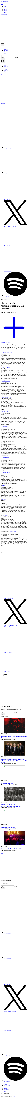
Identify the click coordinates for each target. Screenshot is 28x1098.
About (5, 1084)
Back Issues (6, 1089)
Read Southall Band (6, 397)
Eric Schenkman (6, 381)
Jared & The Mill (6, 367)
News (5, 6)
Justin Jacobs (4, 807)
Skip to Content (4, 1)
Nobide (4, 499)
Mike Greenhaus (5, 784)
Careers (5, 1088)
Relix (2, 4)
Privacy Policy (7, 1085)
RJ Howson (5, 485)
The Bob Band (5, 457)
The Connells (5, 412)
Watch (5, 10)
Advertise (6, 70)
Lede (14, 1096)
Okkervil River (12, 531)
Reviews (6, 9)
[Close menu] (1, 56)
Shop (5, 12)
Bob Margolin (5, 426)
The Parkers (5, 515)
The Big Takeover (6, 472)
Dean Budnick (4, 739)
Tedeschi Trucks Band (7, 352)
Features (6, 8)
